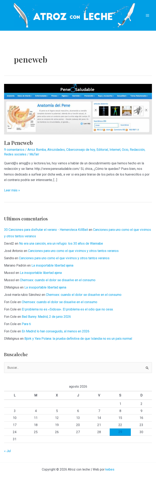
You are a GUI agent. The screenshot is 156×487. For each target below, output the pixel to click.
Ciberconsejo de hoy (80, 150)
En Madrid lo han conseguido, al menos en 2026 (55, 331)
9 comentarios (14, 150)
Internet (114, 150)
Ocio (125, 150)
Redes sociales (15, 154)
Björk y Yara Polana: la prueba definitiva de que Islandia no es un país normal (78, 339)
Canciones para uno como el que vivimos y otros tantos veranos (73, 251)
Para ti (26, 324)
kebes (109, 469)
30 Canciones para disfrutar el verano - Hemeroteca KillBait (46, 230)
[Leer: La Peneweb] (78, 109)
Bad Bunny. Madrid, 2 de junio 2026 (46, 317)
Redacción (137, 150)
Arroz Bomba (36, 150)
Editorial (102, 150)
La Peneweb (18, 142)
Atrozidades (56, 150)
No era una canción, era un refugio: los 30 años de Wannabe (61, 243)
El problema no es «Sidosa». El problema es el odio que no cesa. (67, 309)
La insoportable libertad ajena (52, 265)
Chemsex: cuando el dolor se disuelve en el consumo (57, 280)
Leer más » (12, 190)
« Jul (7, 451)
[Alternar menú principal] (147, 15)
